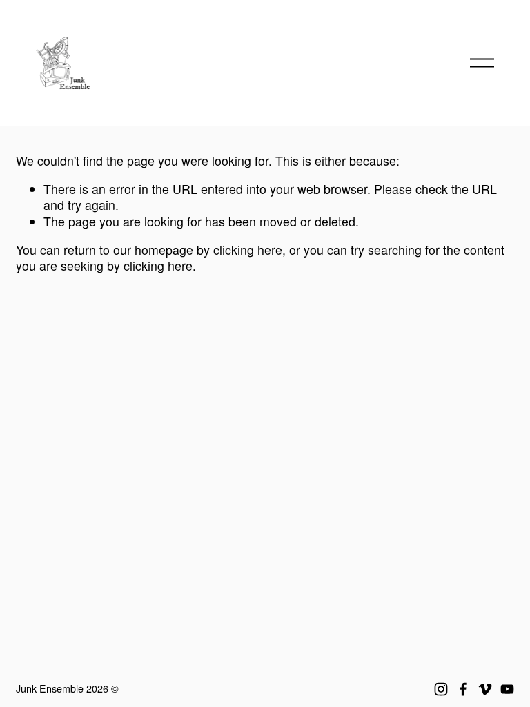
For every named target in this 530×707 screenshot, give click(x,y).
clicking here (247, 249)
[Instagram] (441, 689)
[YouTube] (507, 689)
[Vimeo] (485, 689)
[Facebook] (463, 689)
